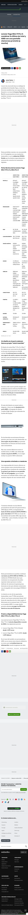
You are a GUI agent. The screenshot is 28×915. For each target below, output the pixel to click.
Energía (3, 827)
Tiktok (8, 802)
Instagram (19, 799)
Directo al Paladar (6, 878)
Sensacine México (18, 901)
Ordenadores (10, 648)
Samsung (16, 830)
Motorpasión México (19, 905)
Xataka (3, 859)
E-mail (20, 68)
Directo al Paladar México (7, 905)
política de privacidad (20, 792)
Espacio (3, 825)
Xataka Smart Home (6, 865)
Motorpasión (17, 878)
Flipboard (17, 68)
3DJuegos (16, 859)
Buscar (26, 846)
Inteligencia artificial (6, 833)
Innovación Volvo (16, 14)
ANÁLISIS (3, 4)
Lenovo (17, 648)
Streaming (4, 822)
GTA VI (15, 27)
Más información (22, 913)
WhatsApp (7, 799)
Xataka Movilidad (18, 827)
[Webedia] (24, 1)
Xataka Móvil (4, 861)
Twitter (15, 68)
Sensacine (16, 869)
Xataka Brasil (4, 901)
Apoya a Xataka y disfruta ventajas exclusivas (14, 811)
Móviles (16, 825)
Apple (3, 830)
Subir (22, 852)
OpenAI (23, 27)
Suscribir (23, 789)
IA (19, 27)
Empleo (3, 836)
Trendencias (4, 887)
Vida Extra (16, 861)
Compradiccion (5, 891)
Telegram (22, 799)
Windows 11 (17, 836)
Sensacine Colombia (19, 903)
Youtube (16, 799)
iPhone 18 (10, 27)
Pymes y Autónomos (19, 889)
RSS (24, 799)
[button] (10, 80)
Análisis (16, 822)
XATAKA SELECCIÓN (12, 4)
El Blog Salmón (17, 887)
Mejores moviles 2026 (17, 778)
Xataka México (5, 899)
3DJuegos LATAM (18, 899)
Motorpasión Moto (18, 880)
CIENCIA (20, 4)
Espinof (16, 871)
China (4, 27)
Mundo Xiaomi (5, 867)
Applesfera (4, 863)
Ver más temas (5, 840)
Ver (14, 714)
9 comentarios (6, 68)
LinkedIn (5, 802)
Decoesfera (4, 889)
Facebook (12, 68)
